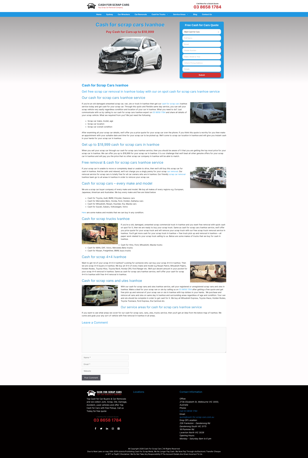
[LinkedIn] (107, 428)
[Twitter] (101, 428)
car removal (172, 171)
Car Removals (141, 14)
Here (84, 212)
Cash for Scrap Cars (113, 4)
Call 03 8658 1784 (188, 411)
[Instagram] (112, 428)
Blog (195, 14)
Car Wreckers (124, 14)
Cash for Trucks (158, 14)
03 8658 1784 (207, 7)
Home (98, 14)
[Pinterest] (118, 428)
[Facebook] (95, 428)
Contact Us (207, 14)
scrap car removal (177, 174)
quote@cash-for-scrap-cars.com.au (197, 417)
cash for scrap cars (170, 103)
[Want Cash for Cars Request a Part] (201, 31)
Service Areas (179, 14)
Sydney (109, 14)
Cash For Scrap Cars (153, 449)
